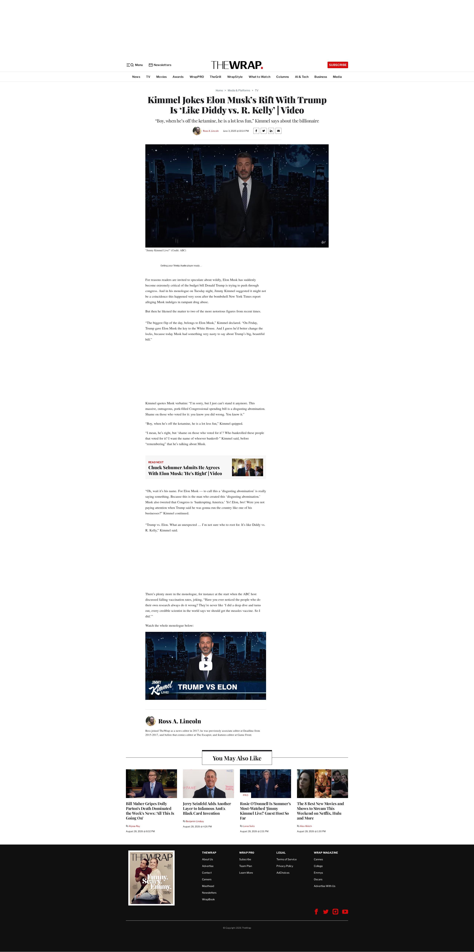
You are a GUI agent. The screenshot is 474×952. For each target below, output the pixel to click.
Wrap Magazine (326, 852)
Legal (281, 852)
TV (148, 77)
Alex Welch (306, 826)
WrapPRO (197, 77)
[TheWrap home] (237, 65)
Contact (207, 872)
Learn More (246, 872)
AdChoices (282, 872)
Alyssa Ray (134, 826)
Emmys (318, 872)
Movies (161, 77)
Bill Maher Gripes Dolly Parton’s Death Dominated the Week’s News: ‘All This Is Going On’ (150, 810)
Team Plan (245, 866)
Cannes (318, 859)
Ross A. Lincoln (210, 131)
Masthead (208, 886)
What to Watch (260, 77)
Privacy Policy (284, 866)
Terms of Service (286, 859)
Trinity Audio (179, 265)
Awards (178, 77)
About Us (207, 859)
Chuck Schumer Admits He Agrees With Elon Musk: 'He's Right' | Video (185, 470)
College (318, 866)
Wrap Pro (246, 852)
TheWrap (209, 852)
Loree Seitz (249, 826)
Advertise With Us (324, 886)
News (136, 77)
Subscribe (338, 65)
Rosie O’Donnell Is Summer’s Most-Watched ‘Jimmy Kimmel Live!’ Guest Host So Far (265, 810)
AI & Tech (302, 77)
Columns (282, 77)
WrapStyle (235, 77)
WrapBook (208, 899)
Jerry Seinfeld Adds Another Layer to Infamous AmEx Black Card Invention (207, 808)
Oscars (318, 879)
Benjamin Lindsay (195, 821)
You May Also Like (237, 758)
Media (337, 77)
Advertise (207, 866)
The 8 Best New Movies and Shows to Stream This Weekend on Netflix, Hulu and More (320, 810)
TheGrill (215, 77)
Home (219, 90)
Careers (206, 879)
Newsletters (162, 65)
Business (320, 77)
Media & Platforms (239, 90)
